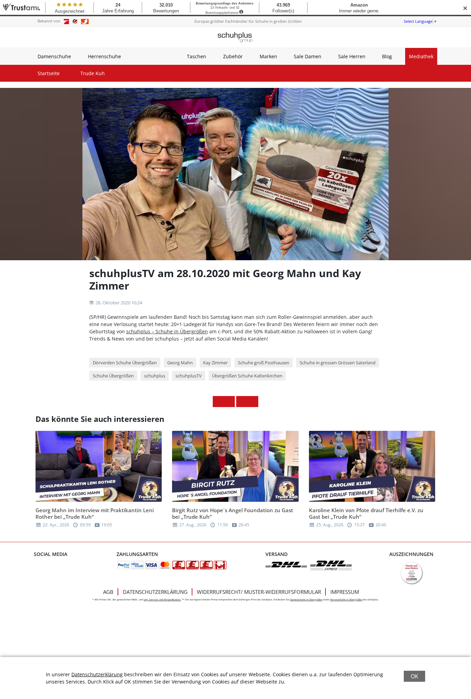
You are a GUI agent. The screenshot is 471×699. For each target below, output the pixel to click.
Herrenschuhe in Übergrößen (346, 599)
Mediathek (421, 56)
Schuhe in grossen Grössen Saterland (337, 362)
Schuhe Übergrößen (113, 376)
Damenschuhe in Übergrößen (306, 599)
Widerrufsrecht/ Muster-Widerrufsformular (259, 591)
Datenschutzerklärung (155, 591)
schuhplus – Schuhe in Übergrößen (167, 331)
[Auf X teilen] (229, 401)
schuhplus (154, 376)
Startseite (49, 73)
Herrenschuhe (104, 56)
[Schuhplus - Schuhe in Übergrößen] (235, 37)
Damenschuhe (54, 56)
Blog (387, 56)
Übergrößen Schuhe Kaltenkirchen (247, 376)
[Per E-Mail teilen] (252, 401)
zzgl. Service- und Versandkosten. (162, 599)
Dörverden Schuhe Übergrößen (125, 362)
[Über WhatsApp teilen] (241, 401)
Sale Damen (307, 56)
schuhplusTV (189, 376)
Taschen (196, 56)
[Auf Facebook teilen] (218, 401)
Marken (268, 56)
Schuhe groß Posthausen (263, 362)
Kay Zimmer (215, 362)
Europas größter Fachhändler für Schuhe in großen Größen (248, 21)
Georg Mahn (180, 362)
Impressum (344, 591)
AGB (108, 591)
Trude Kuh (92, 73)
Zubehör (233, 56)
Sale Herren (351, 56)
